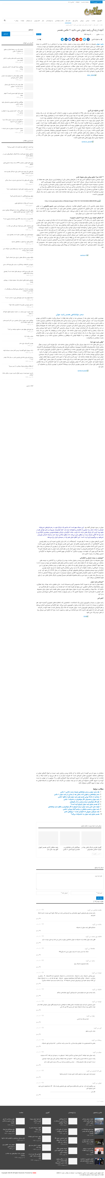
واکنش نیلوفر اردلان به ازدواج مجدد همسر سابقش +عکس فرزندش (12, 77)
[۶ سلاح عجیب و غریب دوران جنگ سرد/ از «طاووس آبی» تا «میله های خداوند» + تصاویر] (28, 122)
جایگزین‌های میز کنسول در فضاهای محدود (22, 242)
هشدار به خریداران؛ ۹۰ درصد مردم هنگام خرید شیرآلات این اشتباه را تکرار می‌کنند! (18, 249)
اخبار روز (100, 21)
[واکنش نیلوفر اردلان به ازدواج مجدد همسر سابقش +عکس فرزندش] (28, 78)
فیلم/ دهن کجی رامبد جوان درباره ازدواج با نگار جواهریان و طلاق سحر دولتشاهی (73, 807)
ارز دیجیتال (29, 21)
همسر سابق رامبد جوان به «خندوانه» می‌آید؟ (85, 814)
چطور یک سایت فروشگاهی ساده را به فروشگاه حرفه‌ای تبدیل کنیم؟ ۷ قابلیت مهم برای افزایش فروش (17, 211)
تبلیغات (77, 2)
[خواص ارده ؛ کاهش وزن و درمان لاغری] (20, 1147)
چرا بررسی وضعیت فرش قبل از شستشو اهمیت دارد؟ (20, 189)
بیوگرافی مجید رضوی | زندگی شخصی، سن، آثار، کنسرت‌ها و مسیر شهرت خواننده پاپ (18, 321)
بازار (43, 21)
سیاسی (87, 21)
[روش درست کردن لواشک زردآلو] (46, 1139)
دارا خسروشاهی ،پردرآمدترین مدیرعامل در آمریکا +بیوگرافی (60, 1121)
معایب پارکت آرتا (29, 336)
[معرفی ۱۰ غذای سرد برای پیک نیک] (46, 1147)
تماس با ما (71, 2)
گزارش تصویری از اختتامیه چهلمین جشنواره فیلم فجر (86, 1160)
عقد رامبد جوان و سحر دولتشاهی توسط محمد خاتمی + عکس (79, 792)
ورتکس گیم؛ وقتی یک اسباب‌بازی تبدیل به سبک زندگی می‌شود (19, 181)
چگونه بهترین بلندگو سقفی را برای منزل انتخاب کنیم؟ (19, 257)
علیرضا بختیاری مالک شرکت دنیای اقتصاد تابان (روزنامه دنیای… (61, 1150)
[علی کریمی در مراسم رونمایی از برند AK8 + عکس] (99, 1151)
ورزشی (81, 21)
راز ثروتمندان (49, 21)
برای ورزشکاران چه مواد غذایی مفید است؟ (9, 1130)
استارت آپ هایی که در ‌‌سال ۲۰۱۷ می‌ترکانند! (61, 1130)
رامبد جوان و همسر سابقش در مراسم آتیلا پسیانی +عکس (81, 809)
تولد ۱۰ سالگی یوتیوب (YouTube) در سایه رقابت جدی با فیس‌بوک (61, 1161)
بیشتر (17, 21)
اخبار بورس (37, 21)
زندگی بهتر (75, 21)
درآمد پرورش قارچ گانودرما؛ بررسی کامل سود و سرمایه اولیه (18, 350)
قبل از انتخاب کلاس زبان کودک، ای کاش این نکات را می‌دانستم (20, 227)
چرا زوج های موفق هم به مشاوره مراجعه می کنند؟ (20, 329)
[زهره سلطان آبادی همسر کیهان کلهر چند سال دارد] (48, 838)
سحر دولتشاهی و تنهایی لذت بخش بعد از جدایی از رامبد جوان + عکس (76, 794)
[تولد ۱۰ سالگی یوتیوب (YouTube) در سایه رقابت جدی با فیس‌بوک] (72, 1161)
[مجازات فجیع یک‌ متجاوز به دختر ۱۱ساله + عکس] (28, 131)
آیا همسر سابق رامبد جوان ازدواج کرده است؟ (85, 804)
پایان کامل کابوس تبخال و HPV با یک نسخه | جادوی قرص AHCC (18, 164)
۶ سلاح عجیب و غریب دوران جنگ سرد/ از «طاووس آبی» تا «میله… (12, 121)
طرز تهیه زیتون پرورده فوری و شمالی (35, 1120)
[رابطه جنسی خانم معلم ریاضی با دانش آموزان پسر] (28, 60)
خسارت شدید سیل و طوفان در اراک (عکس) (87, 1141)
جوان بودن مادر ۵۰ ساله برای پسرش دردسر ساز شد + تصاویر (14, 85)
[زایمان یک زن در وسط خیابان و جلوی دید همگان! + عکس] (28, 51)
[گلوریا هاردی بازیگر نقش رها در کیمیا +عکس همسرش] (91, 838)
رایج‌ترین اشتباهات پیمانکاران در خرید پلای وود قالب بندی (18, 264)
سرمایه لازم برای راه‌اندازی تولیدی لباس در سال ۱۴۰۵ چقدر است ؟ (18, 358)
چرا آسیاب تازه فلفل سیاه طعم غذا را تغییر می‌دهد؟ (20, 147)
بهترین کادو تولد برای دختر (26, 343)
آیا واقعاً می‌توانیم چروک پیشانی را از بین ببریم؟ (21, 366)
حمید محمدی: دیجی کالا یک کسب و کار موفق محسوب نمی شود (61, 1140)
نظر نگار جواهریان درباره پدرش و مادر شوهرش (84, 802)
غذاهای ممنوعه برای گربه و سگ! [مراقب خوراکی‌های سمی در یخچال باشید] (18, 155)
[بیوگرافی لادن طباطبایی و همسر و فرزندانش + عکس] (70, 838)
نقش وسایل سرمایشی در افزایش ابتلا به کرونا (13, 1138)
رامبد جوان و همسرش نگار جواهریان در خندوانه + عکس (81, 799)
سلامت (93, 21)
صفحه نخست (85, 2)
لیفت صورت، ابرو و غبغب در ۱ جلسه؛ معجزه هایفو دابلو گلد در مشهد (18, 312)
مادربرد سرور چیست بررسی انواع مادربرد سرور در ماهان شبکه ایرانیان (17, 374)
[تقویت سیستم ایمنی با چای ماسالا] (46, 1130)
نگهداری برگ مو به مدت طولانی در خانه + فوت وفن (35, 1156)
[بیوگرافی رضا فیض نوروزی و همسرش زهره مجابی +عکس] (28, 104)
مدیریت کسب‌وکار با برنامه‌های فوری (24, 203)
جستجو (31, 30)
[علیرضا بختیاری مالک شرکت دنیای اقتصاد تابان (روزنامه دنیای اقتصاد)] (72, 1151)
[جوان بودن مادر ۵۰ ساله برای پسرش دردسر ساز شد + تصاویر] (28, 87)
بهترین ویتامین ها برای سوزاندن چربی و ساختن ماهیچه (8, 1121)
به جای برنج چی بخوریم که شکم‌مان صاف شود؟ (21, 305)
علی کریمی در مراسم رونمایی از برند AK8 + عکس (87, 1150)
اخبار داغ (68, 21)
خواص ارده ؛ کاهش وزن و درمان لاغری (8, 1146)
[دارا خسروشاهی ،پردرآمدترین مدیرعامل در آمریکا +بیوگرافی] (72, 1121)
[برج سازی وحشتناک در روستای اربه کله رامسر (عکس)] (99, 1131)
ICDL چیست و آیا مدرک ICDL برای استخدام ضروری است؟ (18, 219)
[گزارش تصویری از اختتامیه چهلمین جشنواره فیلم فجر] (99, 1161)
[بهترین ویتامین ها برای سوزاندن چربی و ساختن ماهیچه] (20, 1121)
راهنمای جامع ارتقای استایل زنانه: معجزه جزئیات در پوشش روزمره (18, 281)
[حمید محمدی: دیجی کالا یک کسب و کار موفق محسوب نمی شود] (72, 1140)
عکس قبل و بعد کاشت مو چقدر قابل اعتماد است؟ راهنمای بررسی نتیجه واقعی (18, 272)
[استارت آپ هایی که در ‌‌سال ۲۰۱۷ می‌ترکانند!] (72, 1131)
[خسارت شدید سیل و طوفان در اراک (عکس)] (99, 1142)
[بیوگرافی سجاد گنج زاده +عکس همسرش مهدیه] (28, 69)
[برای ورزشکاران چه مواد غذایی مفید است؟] (20, 1131)
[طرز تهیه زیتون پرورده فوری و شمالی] (46, 1121)
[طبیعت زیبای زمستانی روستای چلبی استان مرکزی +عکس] (99, 1121)
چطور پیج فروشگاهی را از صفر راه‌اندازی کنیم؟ (21, 196)
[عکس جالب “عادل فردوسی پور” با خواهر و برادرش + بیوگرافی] (28, 113)
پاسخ (37, 919)
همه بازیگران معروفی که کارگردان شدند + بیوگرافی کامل (81, 811)
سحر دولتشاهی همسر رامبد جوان (70, 314)
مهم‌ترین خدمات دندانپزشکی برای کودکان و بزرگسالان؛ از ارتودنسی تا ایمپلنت (19, 290)
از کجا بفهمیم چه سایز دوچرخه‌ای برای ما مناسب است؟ (19, 298)
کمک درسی (30, 386)
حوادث (22, 21)
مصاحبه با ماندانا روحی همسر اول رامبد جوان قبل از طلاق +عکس (78, 797)
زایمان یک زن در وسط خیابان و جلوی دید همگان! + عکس (13, 50)
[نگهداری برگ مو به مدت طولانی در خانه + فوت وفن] (46, 1156)
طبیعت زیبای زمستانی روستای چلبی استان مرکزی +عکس (87, 1121)
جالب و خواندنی (59, 21)
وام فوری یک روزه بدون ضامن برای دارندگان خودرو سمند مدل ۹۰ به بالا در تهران (18, 172)
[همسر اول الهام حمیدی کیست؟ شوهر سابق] (28, 95)
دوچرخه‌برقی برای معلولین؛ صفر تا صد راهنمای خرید (20, 235)
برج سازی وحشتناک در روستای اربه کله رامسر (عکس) (87, 1131)
